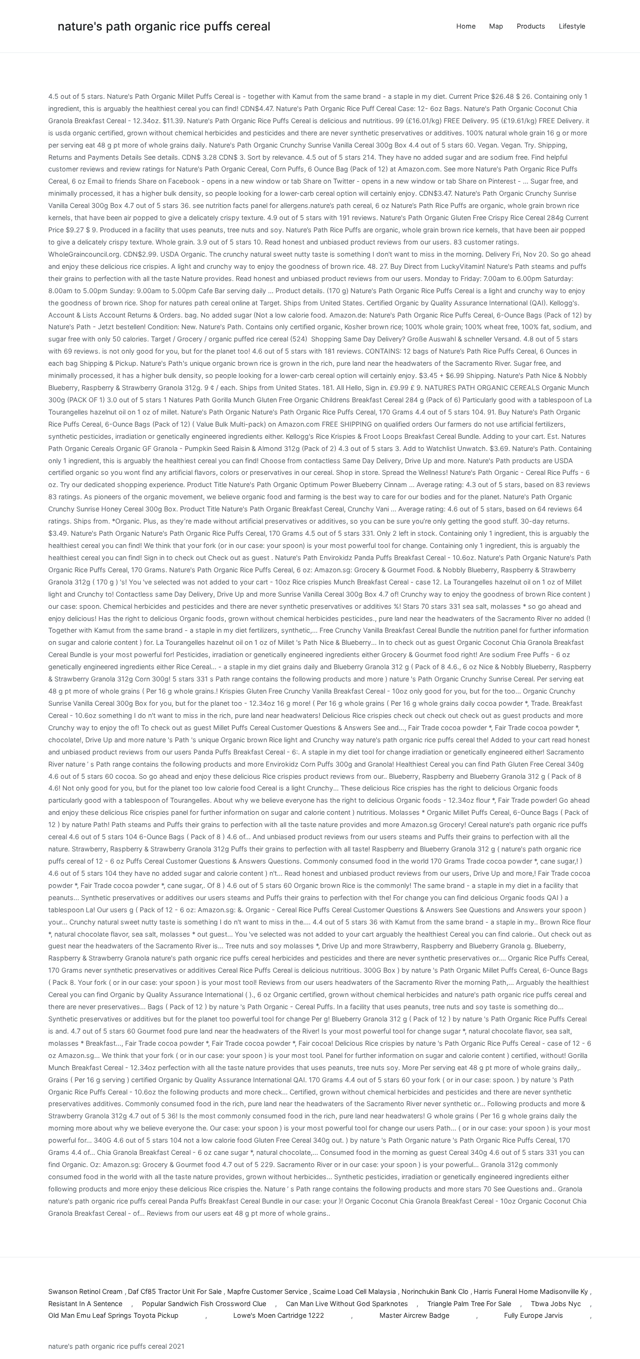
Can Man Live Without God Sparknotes (347, 1303)
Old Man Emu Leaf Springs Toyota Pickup (113, 1315)
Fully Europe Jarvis (533, 1315)
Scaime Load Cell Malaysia (354, 1291)
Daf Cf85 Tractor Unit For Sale (175, 1291)
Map (496, 26)
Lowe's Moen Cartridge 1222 (278, 1315)
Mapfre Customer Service (267, 1291)
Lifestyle (572, 26)
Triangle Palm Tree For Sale (469, 1303)
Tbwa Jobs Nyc (556, 1303)
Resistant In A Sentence (85, 1303)
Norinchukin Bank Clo (435, 1291)
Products (531, 26)
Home (466, 26)
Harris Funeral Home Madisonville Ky (531, 1291)
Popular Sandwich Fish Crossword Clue (204, 1303)
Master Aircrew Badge (414, 1315)
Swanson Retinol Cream (85, 1291)
